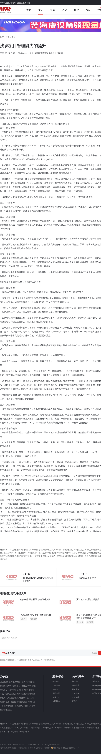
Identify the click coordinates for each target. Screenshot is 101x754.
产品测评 (56, 685)
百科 (88, 10)
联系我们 (75, 701)
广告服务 (75, 693)
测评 (76, 10)
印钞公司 (80, 622)
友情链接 (75, 697)
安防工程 (33, 619)
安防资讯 (56, 681)
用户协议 (75, 685)
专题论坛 (56, 689)
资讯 (40, 10)
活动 (64, 10)
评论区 (60, 53)
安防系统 (90, 622)
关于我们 (75, 681)
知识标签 (56, 701)
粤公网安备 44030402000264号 (66, 747)
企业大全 (56, 697)
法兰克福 (96, 681)
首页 (29, 10)
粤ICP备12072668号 (42, 747)
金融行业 (23, 619)
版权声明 (75, 689)
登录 (4, 653)
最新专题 (56, 693)
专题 (52, 10)
